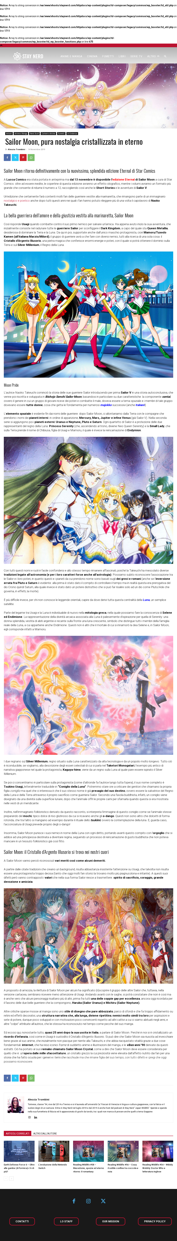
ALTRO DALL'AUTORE (45, 1133)
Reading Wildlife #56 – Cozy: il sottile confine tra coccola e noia (123, 1168)
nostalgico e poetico (17, 200)
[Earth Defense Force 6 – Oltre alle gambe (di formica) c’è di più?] (19, 1151)
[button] (165, 56)
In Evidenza (72, 133)
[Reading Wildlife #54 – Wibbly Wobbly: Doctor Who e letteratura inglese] (157, 1151)
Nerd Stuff (34, 133)
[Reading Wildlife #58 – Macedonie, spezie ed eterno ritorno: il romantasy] (88, 1151)
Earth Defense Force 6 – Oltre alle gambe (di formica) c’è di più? (19, 1168)
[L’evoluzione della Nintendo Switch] (53, 1151)
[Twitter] (15, 157)
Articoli (9, 133)
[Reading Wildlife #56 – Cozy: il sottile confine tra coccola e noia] (123, 1151)
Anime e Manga (21, 133)
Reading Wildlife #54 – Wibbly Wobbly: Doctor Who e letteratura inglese (157, 1168)
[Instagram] (31, 1117)
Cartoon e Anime (48, 133)
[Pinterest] (23, 157)
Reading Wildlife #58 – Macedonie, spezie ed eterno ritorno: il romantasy (88, 1168)
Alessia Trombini (16, 149)
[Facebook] (7, 157)
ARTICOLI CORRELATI (17, 1133)
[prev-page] (6, 1178)
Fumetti (61, 133)
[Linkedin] (37, 1117)
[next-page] (11, 1178)
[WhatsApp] (31, 157)
